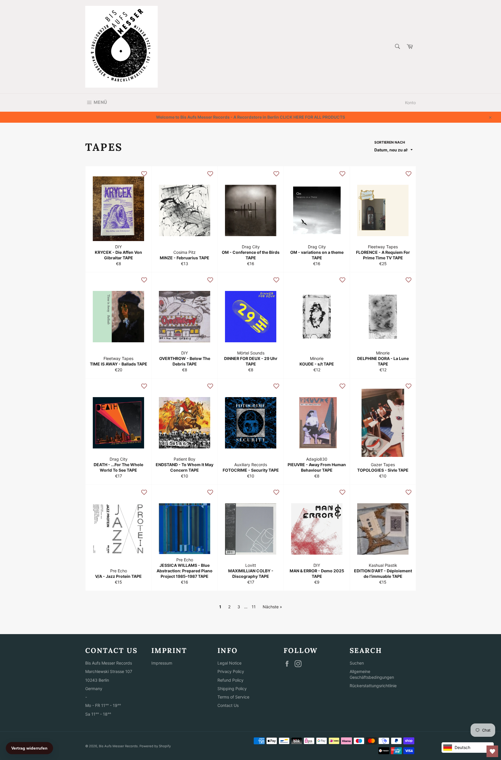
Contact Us (228, 705)
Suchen (357, 663)
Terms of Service (233, 696)
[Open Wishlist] (492, 751)
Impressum (161, 663)
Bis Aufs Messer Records (118, 746)
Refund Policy (230, 680)
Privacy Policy (230, 671)
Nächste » (272, 606)
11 (254, 606)
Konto (410, 102)
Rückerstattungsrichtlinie (373, 685)
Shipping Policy (232, 688)
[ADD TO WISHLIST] (144, 173)
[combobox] (397, 46)
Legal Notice (229, 663)
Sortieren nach (389, 142)
